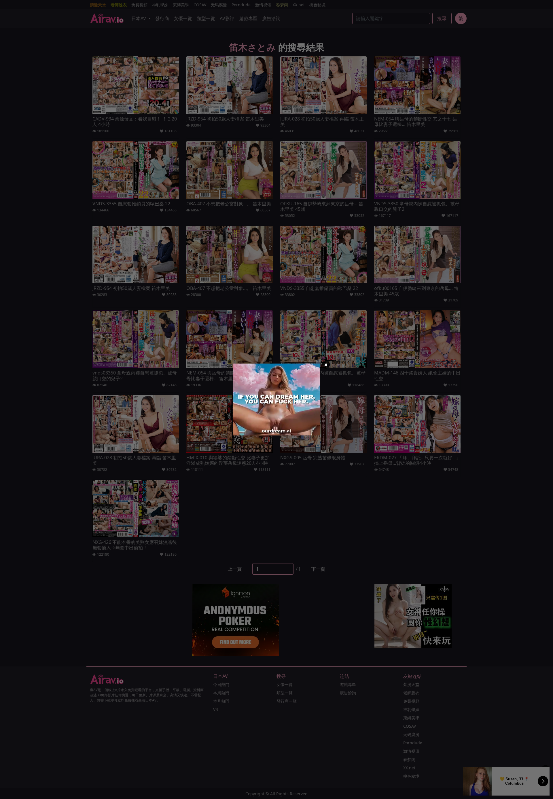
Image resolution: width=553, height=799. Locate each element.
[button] (326, 365)
